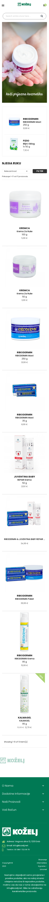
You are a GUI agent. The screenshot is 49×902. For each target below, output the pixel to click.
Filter (39, 171)
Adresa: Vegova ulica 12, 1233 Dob (23, 841)
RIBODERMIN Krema (24, 658)
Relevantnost (16, 171)
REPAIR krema (24, 479)
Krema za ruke (24, 231)
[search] (42, 16)
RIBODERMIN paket (24, 598)
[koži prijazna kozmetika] (24, 62)
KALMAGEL (24, 720)
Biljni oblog (29, 143)
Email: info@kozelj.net (17, 845)
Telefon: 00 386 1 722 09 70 (18, 849)
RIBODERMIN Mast (32, 122)
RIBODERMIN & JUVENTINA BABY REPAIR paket (24, 539)
